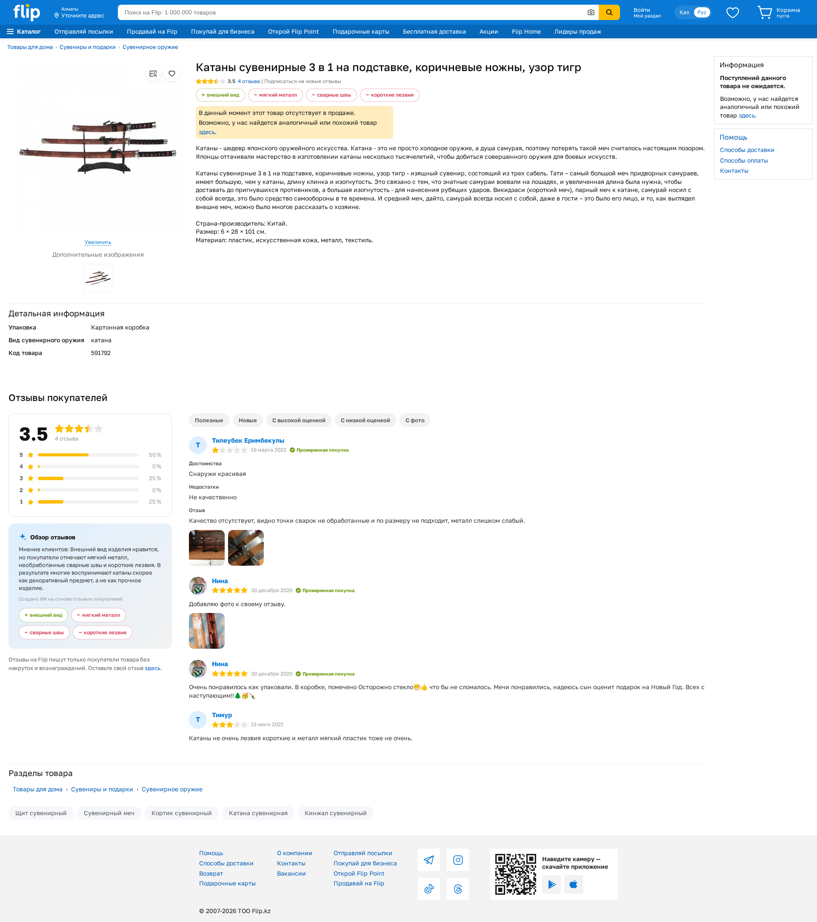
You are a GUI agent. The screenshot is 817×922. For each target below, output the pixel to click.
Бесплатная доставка (434, 31)
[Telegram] (429, 860)
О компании (294, 852)
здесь (207, 131)
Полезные (209, 420)
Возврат (211, 873)
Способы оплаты (744, 159)
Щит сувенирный (41, 812)
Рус (702, 12)
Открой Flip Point (293, 31)
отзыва (249, 81)
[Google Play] (551, 884)
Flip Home (526, 31)
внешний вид (223, 95)
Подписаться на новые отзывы (302, 81)
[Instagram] (458, 860)
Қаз (684, 12)
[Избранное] (732, 12)
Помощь (211, 852)
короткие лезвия (392, 95)
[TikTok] (429, 889)
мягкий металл (278, 95)
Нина (220, 580)
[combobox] (358, 12)
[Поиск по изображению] (591, 12)
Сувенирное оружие (150, 46)
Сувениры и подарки (88, 46)
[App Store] (573, 884)
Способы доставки (747, 149)
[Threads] (458, 889)
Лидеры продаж (577, 31)
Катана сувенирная (258, 812)
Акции (489, 31)
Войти (642, 10)
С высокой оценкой (299, 420)
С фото (415, 420)
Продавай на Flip (152, 31)
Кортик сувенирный (181, 812)
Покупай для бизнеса (222, 31)
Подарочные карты (361, 31)
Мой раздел (647, 15)
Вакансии (291, 873)
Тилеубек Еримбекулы (248, 440)
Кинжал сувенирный (336, 812)
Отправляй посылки (83, 31)
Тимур (222, 715)
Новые (248, 420)
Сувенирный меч (109, 812)
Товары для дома (30, 46)
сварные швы (334, 95)
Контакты (734, 170)
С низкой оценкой (365, 420)
